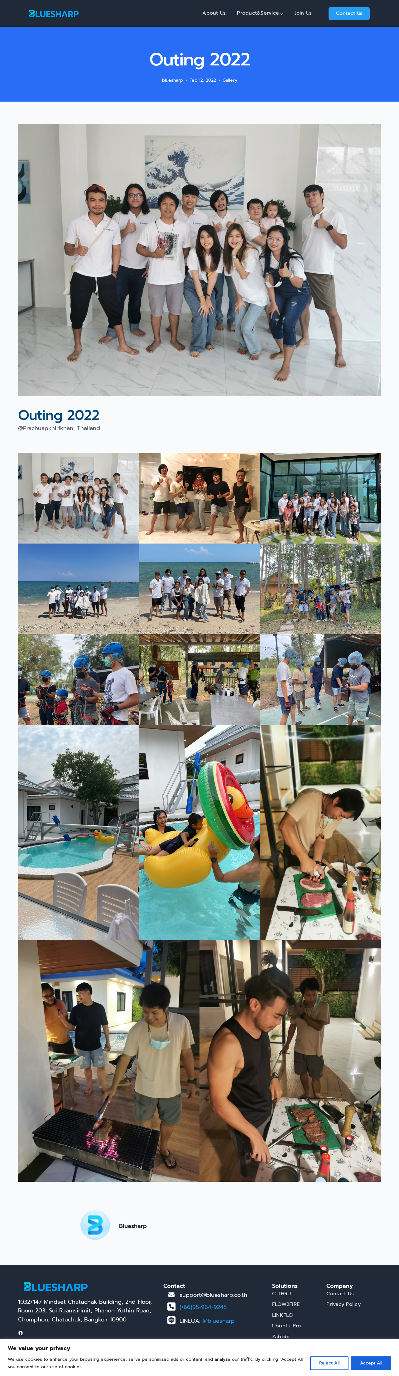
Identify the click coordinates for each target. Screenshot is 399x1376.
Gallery (230, 80)
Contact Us (349, 13)
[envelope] (171, 1294)
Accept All (371, 1363)
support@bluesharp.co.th (213, 1295)
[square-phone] (171, 1306)
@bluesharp (219, 1320)
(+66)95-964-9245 (203, 1307)
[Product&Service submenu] (281, 13)
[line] (171, 1320)
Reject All (329, 1363)
